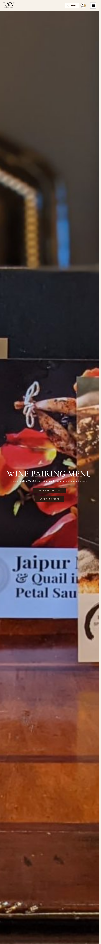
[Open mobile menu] (93, 6)
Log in (72, 5)
